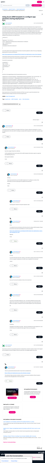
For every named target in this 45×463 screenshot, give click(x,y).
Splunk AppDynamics (21, 9)
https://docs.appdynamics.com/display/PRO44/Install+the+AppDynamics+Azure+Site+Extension (21, 54)
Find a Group (12, 412)
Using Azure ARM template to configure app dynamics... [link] (14, 10)
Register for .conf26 (12, 397)
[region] (16, 459)
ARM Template (14, 99)
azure (20, 99)
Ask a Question (36, 5)
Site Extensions (25, 99)
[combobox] (16, 5)
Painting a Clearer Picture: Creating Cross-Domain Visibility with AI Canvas (19, 436)
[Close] (30, 457)
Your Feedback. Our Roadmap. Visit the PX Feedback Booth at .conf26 (18, 421)
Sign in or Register (32, 457)
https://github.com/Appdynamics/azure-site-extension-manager (17, 373)
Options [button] (40, 10)
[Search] (28, 5)
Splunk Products (12, 9)
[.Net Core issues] (40, 119)
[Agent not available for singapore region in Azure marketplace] (42, 119)
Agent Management (10, 96)
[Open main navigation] (43, 1)
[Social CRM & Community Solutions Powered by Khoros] (39, 447)
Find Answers (5, 9)
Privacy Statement (5, 460)
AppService (7, 99)
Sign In (39, 1)
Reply (39, 112)
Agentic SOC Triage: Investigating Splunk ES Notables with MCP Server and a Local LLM (21, 429)
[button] (42, 14)
